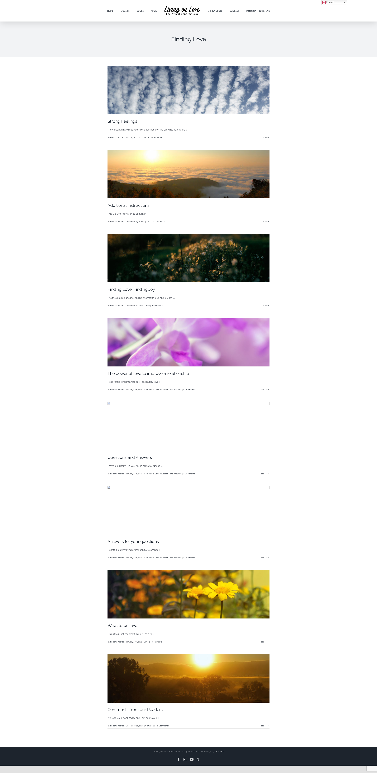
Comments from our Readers (135, 709)
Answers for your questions (133, 541)
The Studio (219, 751)
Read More (264, 137)
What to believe (122, 625)
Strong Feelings (122, 121)
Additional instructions (128, 205)
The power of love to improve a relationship (148, 373)
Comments (149, 390)
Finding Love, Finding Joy (131, 289)
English (330, 2)
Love (146, 137)
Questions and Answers (170, 390)
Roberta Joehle (117, 137)
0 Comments (156, 137)
